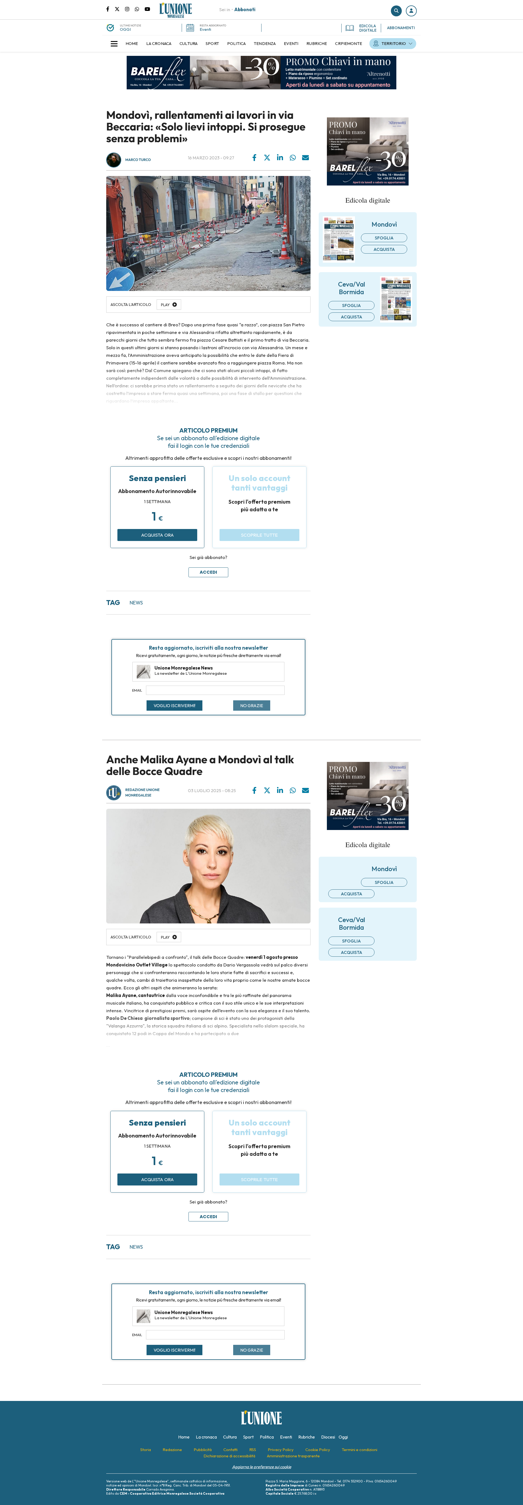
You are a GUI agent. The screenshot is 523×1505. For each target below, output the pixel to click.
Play (165, 304)
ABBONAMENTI (401, 27)
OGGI (125, 29)
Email (137, 690)
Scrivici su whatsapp (140, 8)
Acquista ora (157, 535)
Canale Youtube (147, 8)
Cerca (396, 10)
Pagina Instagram (130, 8)
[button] (411, 10)
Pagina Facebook (110, 8)
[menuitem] (132, 43)
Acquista (384, 249)
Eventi (205, 29)
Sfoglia (384, 238)
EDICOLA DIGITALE (367, 28)
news (136, 603)
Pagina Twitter (120, 8)
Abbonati (245, 9)
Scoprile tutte (259, 535)
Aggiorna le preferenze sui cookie (261, 1466)
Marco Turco (138, 160)
